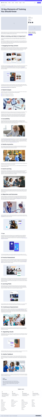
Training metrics (19, 198)
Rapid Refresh (3, 410)
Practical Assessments (4, 409)
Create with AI (3, 405)
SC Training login (24, 406)
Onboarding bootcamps (25, 402)
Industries (33, 404)
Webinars (33, 402)
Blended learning (13, 405)
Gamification (12, 406)
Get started (23, 401)
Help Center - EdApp (24, 404)
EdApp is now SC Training (14, 401)
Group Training (3, 407)
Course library (3, 404)
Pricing (24, 2)
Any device (12, 404)
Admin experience (3, 402)
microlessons (23, 67)
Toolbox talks (33, 406)
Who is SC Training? (13, 402)
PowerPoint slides (10, 66)
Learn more (23, 0)
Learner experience (3, 408)
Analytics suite (3, 403)
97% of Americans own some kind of (7, 138)
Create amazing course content (5, 87)
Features (2, 401)
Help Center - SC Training (25, 403)
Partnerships (23, 405)
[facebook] (39, 415)
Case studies (33, 403)
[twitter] (38, 415)
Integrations (33, 405)
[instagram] (40, 415)
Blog (32, 401)
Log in (35, 2)
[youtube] (37, 415)
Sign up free (30, 34)
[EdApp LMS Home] (2, 2)
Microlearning (13, 403)
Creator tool (2, 406)
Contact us (23, 409)
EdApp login (23, 407)
